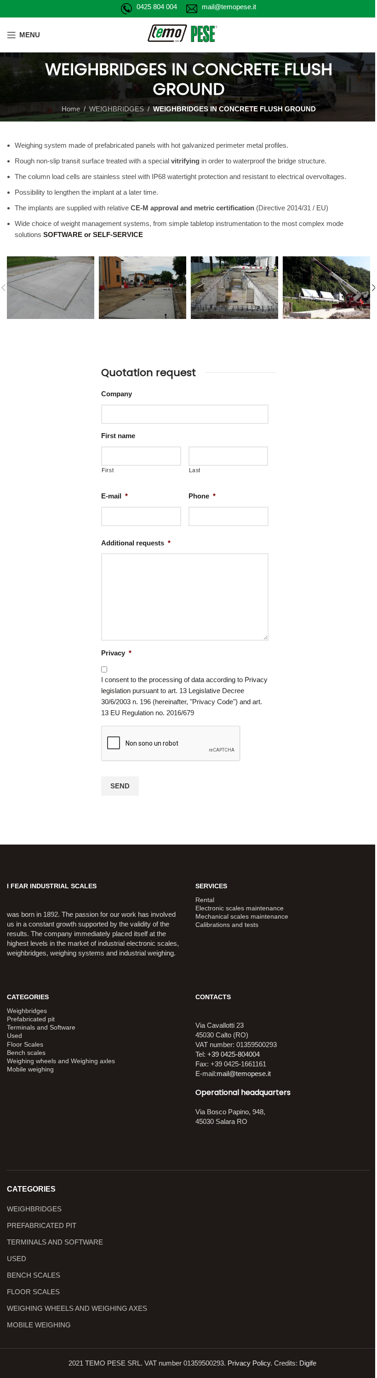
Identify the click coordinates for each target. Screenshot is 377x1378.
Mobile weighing (30, 1069)
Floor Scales (25, 1044)
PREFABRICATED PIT (41, 1225)
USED (16, 1258)
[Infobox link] (149, 8)
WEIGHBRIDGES (116, 109)
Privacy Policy (249, 1363)
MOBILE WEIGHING (39, 1325)
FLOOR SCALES (33, 1292)
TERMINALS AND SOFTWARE (55, 1242)
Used (14, 1035)
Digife (307, 1363)
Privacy (116, 653)
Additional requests (136, 543)
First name (118, 436)
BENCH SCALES (33, 1275)
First (108, 470)
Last (195, 470)
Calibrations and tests (226, 924)
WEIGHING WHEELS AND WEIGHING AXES (77, 1308)
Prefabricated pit (31, 1019)
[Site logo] (189, 34)
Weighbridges (27, 1010)
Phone (202, 496)
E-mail (114, 496)
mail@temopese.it (244, 1073)
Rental (204, 899)
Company (116, 394)
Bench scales (26, 1052)
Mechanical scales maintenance (241, 916)
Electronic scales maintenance (239, 908)
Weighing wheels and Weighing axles (61, 1061)
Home (71, 109)
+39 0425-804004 (233, 1054)
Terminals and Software (41, 1027)
